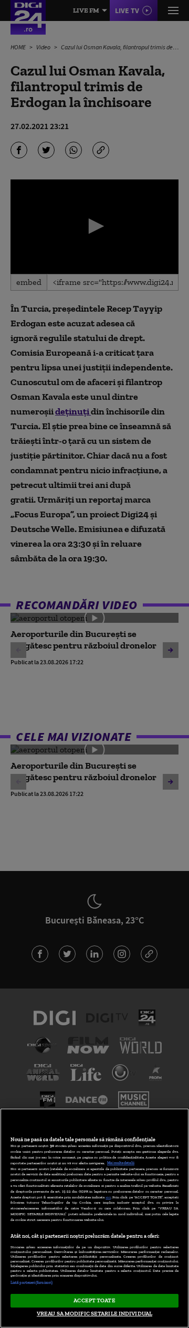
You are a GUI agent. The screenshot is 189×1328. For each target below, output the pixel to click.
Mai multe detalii (120, 1163)
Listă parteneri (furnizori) (31, 1282)
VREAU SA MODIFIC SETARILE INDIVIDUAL (94, 1313)
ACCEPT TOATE (94, 1300)
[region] (94, 1218)
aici (108, 1197)
